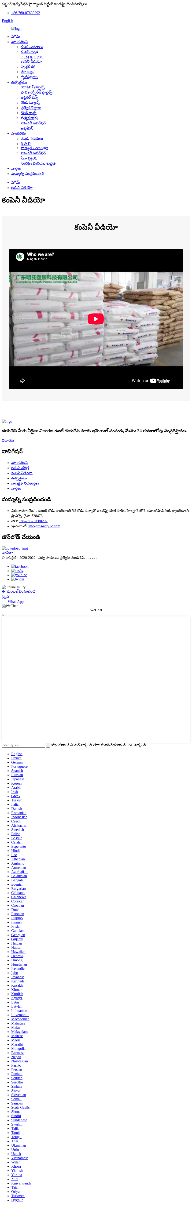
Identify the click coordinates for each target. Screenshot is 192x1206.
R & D (26, 144)
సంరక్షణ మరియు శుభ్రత (38, 163)
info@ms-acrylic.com (44, 526)
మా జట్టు (27, 72)
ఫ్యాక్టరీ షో (28, 67)
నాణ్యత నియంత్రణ (34, 148)
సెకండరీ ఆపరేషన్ (33, 123)
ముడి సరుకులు (32, 139)
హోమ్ (15, 37)
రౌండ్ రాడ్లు (29, 113)
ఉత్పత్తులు (19, 82)
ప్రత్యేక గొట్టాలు (31, 108)
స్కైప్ (5, 596)
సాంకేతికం (18, 133)
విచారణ (8, 440)
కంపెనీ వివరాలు (32, 47)
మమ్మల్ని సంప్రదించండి (27, 174)
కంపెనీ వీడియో (31, 61)
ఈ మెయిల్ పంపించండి (18, 591)
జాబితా (7, 552)
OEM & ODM (32, 57)
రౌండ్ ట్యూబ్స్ (30, 103)
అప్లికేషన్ (27, 128)
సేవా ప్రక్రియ (29, 158)
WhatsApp (16, 602)
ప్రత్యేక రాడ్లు (29, 118)
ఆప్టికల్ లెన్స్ (29, 97)
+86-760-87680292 (25, 13)
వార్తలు (16, 168)
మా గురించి (19, 42)
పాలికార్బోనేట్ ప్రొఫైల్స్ (36, 92)
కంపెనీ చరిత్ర (29, 52)
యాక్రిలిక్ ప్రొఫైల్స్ (33, 87)
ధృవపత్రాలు (29, 77)
